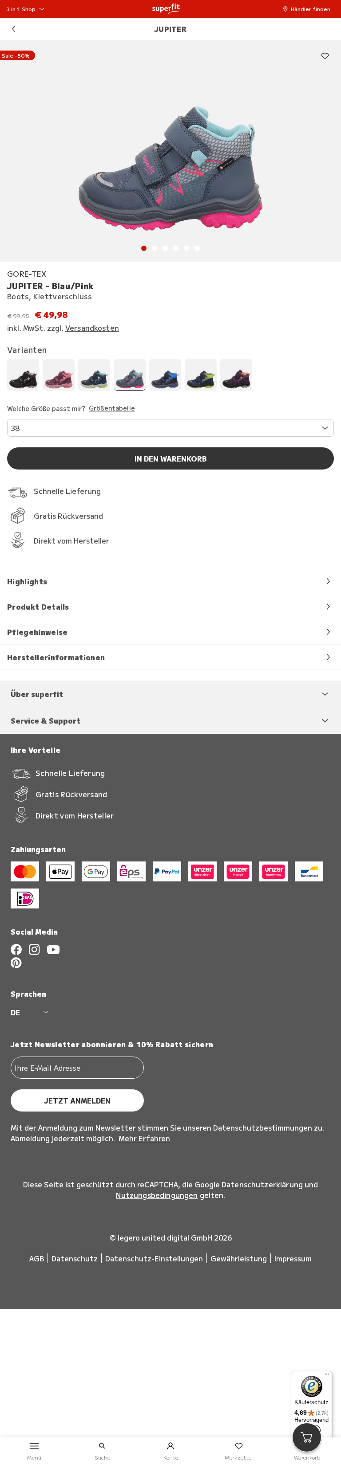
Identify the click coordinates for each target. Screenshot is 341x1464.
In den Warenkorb (171, 458)
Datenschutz (75, 1258)
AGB (36, 1258)
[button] (309, 9)
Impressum (293, 1258)
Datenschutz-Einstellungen (154, 1258)
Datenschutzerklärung (262, 1184)
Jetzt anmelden (77, 1100)
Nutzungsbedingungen (157, 1195)
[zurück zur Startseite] (166, 9)
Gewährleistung (238, 1258)
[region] (170, 151)
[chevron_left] (13, 29)
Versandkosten (92, 328)
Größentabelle (112, 408)
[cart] (306, 1437)
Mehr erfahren (144, 1138)
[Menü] (326, 1376)
